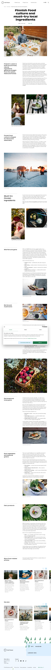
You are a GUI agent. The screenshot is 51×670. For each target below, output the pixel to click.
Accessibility (29, 667)
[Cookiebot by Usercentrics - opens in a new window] (42, 327)
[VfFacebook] (16, 660)
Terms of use (16, 667)
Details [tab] (25, 329)
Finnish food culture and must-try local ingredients (19, 6)
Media (5, 661)
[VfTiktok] (26, 660)
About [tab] (40, 329)
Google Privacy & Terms (32, 338)
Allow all (39, 342)
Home (5, 6)
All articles (8, 6)
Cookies (34, 667)
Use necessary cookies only (25, 342)
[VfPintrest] (23, 660)
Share (29, 23)
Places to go (17, 2)
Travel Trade (6, 663)
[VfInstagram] (18, 660)
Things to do (25, 2)
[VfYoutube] (21, 660)
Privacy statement (23, 667)
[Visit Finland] (6, 2)
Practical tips (33, 2)
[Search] (48, 3)
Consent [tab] (10, 329)
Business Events (7, 660)
